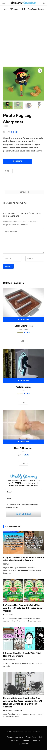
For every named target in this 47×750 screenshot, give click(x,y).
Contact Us (25, 743)
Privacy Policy (31, 737)
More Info (17, 161)
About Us (36, 740)
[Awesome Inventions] (23, 3)
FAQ (40, 737)
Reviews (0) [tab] (24, 192)
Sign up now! (23, 514)
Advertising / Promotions (20, 740)
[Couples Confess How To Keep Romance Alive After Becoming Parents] (23, 542)
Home (5, 9)
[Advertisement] (23, 37)
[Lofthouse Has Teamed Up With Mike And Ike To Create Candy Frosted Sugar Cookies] (23, 590)
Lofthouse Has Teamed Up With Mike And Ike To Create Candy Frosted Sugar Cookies (23, 608)
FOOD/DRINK (23, 329)
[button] (40, 70)
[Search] (43, 3)
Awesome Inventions (15, 737)
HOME (23, 9)
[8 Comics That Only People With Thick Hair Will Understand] (23, 638)
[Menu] (4, 3)
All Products (14, 9)
